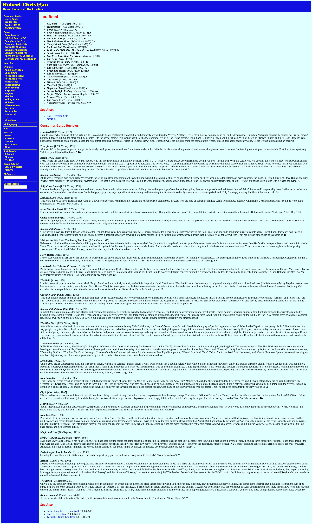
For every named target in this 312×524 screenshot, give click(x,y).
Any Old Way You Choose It (19, 55)
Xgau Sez (8, 63)
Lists (7, 117)
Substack (9, 154)
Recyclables (11, 111)
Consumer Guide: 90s (16, 44)
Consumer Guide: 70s (16, 52)
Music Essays (11, 81)
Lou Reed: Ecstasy (56, 514)
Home (8, 135)
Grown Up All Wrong (15, 47)
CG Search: (9, 174)
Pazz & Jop (10, 108)
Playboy (9, 93)
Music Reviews (12, 84)
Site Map (9, 138)
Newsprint (10, 114)
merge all (51, 118)
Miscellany (10, 120)
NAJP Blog (10, 90)
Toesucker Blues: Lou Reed (61, 517)
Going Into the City (15, 41)
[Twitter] (9, 160)
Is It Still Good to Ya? (15, 38)
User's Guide (11, 19)
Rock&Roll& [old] (13, 78)
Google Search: (12, 183)
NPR (6, 128)
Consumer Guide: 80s (16, 49)
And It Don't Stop (14, 69)
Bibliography (10, 124)
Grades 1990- (11, 21)
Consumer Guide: (13, 16)
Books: (7, 32)
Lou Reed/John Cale (57, 116)
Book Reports (12, 35)
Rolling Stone (12, 99)
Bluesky (9, 157)
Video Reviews (12, 105)
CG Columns (11, 72)
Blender (9, 96)
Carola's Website (13, 166)
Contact (9, 141)
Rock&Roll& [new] (14, 75)
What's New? (11, 144)
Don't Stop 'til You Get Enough (20, 58)
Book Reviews (12, 87)
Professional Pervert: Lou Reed (63, 511)
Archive (9, 169)
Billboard (9, 102)
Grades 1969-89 (12, 25)
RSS (9, 147)
